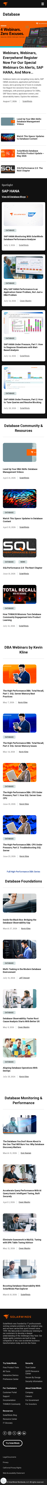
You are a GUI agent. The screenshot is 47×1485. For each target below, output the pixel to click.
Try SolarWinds (10, 1363)
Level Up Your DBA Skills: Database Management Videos (29, 121)
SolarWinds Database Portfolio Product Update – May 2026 (30, 153)
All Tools (6, 1371)
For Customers (10, 1388)
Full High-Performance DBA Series (23, 871)
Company (29, 1392)
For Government (32, 1400)
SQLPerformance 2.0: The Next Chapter (30, 169)
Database (10, 230)
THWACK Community (11, 1404)
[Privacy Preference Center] (3, 1481)
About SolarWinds (33, 1388)
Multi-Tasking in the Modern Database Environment (22, 970)
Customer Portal (10, 1392)
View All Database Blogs (14, 196)
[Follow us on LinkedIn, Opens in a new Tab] (24, 1433)
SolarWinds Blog (10, 1415)
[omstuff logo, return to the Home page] (5, 4)
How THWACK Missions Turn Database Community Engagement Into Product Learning (22, 617)
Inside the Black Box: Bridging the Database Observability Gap (19, 921)
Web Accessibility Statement (14, 1473)
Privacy (5, 1462)
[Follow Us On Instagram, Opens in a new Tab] (10, 1433)
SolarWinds (27, 101)
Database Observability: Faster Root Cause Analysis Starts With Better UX (21, 1020)
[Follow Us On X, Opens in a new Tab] (14, 1433)
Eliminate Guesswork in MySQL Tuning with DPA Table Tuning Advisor (22, 1241)
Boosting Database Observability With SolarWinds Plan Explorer (21, 1287)
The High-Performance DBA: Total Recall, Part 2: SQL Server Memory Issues (23, 744)
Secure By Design (32, 1377)
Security (29, 1363)
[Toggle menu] (43, 4)
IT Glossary (8, 1423)
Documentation (9, 1400)
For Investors (31, 1404)
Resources (8, 1411)
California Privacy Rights (12, 1468)
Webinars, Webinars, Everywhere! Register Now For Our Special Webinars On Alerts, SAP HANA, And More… (23, 62)
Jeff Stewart (24, 978)
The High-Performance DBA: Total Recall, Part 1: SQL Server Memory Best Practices (23, 693)
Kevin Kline (22, 702)
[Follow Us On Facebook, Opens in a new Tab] (5, 1433)
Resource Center (10, 1419)
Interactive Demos (10, 1375)
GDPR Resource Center (32, 1372)
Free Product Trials (11, 1367)
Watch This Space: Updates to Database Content (30, 137)
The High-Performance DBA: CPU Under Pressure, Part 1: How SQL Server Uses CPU (22, 795)
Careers (28, 1396)
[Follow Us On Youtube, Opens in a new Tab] (19, 1433)
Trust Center (30, 1367)
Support (6, 1396)
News (22, 562)
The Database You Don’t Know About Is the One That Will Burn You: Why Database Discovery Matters (23, 1144)
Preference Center (10, 1379)
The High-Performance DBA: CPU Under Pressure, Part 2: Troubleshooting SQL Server (22, 847)
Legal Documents (9, 1457)
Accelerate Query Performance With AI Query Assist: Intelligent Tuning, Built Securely (22, 1193)
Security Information (33, 1381)
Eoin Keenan (26, 1153)
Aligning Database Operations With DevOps (20, 1069)
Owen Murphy (25, 301)
